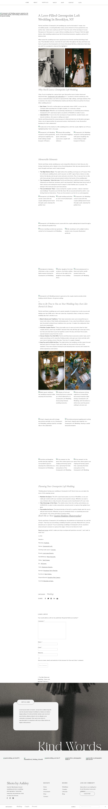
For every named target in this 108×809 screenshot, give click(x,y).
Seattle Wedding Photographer (67, 516)
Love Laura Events (48, 553)
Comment (41, 621)
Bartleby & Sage (48, 581)
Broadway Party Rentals (50, 570)
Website (40, 652)
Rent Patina (48, 574)
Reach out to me (43, 530)
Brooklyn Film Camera (54, 577)
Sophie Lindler (67, 806)
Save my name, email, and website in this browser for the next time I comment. (61, 660)
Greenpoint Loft (48, 546)
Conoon (53, 549)
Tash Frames (46, 560)
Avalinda (46, 542)
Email (40, 647)
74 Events (43, 563)
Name (40, 642)
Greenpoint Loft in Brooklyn (56, 96)
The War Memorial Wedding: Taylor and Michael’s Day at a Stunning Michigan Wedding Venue (44, 681)
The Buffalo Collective (49, 806)
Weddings (50, 594)
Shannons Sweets (47, 567)
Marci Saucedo (51, 556)
